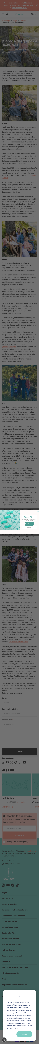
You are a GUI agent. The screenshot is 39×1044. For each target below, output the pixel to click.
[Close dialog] (38, 511)
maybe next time (29, 527)
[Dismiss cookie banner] (19, 996)
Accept (24, 1034)
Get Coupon (29, 524)
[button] (4, 1039)
